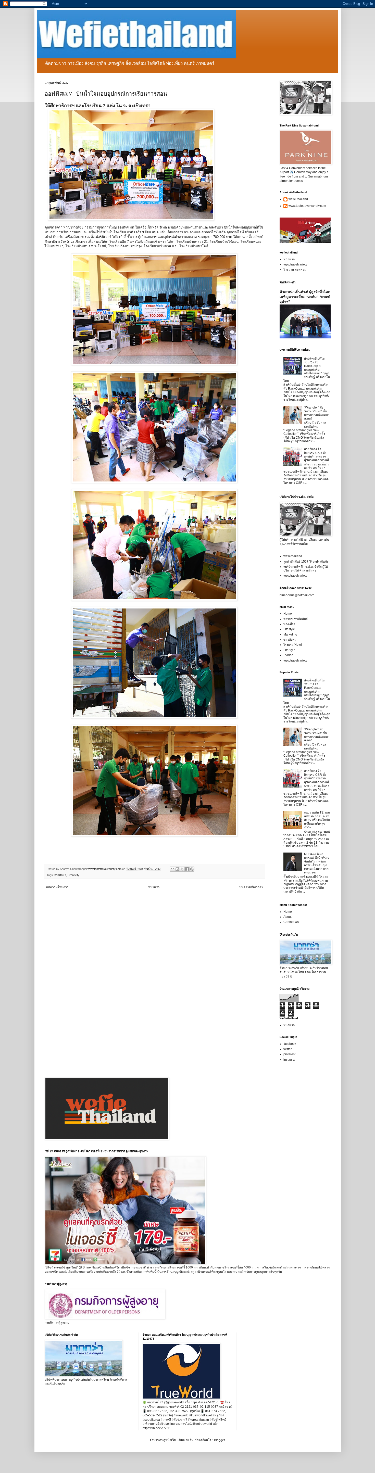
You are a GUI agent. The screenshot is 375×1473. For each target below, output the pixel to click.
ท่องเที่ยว (289, 624)
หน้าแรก (153, 887)
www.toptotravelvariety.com (307, 206)
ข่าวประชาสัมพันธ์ (295, 619)
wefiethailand (292, 556)
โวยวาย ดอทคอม (294, 269)
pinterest (289, 1054)
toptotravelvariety (295, 264)
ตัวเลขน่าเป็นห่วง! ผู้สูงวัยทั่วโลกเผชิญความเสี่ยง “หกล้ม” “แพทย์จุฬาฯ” (305, 297)
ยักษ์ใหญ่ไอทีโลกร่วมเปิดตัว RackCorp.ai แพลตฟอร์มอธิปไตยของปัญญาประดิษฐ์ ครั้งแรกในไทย (306, 369)
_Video (288, 655)
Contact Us (291, 922)
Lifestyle (289, 629)
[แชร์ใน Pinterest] (191, 869)
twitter (287, 1049)
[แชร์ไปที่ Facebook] (187, 869)
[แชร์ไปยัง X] (182, 869)
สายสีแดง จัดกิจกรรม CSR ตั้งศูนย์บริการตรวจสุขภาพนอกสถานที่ (316, 454)
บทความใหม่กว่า (57, 887)
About (287, 917)
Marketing (290, 634)
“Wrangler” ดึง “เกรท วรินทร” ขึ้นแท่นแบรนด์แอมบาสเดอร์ (317, 413)
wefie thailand (298, 199)
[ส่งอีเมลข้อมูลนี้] (172, 869)
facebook (289, 1044)
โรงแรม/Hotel (292, 644)
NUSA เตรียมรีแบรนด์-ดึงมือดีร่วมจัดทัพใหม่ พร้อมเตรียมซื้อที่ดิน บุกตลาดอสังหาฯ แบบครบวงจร (317, 863)
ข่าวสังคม (289, 639)
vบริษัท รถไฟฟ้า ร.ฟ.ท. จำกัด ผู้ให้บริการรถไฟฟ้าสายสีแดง (305, 568)
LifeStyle (289, 650)
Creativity (73, 875)
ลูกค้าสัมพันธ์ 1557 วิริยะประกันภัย (306, 561)
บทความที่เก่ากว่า (251, 887)
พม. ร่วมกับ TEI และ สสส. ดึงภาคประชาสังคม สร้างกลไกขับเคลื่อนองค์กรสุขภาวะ (317, 820)
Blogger (219, 1440)
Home (287, 613)
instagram (290, 1059)
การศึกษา (60, 875)
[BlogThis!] (177, 869)
